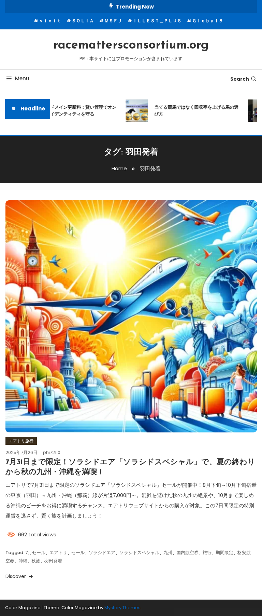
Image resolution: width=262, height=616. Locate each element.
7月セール (35, 552)
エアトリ (58, 552)
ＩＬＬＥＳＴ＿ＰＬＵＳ (157, 20)
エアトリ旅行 (21, 441)
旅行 (207, 552)
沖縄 (22, 561)
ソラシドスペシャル (139, 552)
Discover (16, 576)
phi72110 (51, 452)
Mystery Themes (122, 607)
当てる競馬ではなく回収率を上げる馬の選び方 (192, 110)
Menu (22, 78)
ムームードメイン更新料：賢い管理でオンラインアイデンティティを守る (70, 110)
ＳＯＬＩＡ (83, 20)
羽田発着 (53, 561)
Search (239, 79)
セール (78, 552)
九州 (167, 552)
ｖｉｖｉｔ (50, 20)
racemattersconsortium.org (131, 45)
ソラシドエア (102, 552)
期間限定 (224, 552)
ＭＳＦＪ (113, 20)
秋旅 (35, 561)
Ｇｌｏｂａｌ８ (207, 20)
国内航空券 (187, 552)
